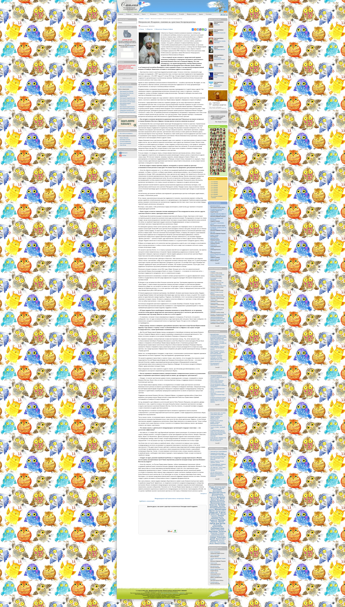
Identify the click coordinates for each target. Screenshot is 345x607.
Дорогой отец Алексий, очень (218, 285)
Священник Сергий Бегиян (127, 110)
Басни (222, 488)
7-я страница (214, 192)
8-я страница (214, 194)
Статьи (161, 14)
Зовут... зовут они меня (216, 241)
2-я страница (214, 183)
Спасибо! (212, 271)
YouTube (124, 155)
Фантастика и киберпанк (218, 539)
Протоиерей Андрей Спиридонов (125, 104)
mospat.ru (203, 493)
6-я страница (214, 190)
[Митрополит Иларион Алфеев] (149, 63)
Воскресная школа (217, 493)
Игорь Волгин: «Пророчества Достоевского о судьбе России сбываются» (218, 439)
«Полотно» (217, 24)
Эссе (211, 543)
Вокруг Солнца (214, 235)
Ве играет (213, 579)
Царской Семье (214, 238)
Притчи (214, 522)
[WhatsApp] (203, 29)
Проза (221, 522)
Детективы (215, 495)
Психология (217, 526)
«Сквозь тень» (218, 66)
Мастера (212, 232)
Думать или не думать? (216, 361)
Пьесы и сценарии (217, 530)
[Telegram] (198, 29)
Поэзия (221, 520)
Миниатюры (220, 509)
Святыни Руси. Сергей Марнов (218, 451)
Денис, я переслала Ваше (217, 274)
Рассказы (213, 531)
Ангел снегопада (214, 555)
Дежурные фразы (215, 205)
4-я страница (214, 187)
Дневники (221, 497)
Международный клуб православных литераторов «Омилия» (172, 498)
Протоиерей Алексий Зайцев (127, 101)
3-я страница (214, 185)
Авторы (136, 14)
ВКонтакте (124, 152)
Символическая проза (217, 536)
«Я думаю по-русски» (220, 32)
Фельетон (221, 540)
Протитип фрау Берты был (217, 296)
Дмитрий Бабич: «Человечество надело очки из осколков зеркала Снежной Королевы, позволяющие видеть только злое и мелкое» (218, 337)
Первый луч (213, 245)
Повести (213, 520)
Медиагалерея (191, 14)
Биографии (217, 489)
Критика (222, 506)
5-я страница (214, 189)
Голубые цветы (214, 582)
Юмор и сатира (220, 543)
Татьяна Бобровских (125, 141)
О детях (222, 512)
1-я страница (214, 181)
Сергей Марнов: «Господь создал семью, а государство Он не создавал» (218, 343)
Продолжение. (214, 303)
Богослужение (217, 491)
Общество (150, 29)
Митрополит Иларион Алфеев (164, 29)
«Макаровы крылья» (219, 49)
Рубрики (128, 14)
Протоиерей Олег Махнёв (126, 93)
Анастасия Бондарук (125, 143)
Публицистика (217, 528)
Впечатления (214, 306)
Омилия (223, 514)
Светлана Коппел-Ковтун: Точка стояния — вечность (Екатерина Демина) (217, 352)
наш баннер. (131, 47)
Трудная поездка (214, 575)
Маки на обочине (214, 379)
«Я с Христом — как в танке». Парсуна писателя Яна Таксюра (218, 469)
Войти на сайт (127, 78)
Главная (120, 14)
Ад (211, 251)
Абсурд (211, 487)
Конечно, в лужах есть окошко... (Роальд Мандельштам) (216, 417)
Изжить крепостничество (217, 569)
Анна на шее (213, 563)
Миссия (212, 511)
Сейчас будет (214, 300)
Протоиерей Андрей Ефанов (127, 100)
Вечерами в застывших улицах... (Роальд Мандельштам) (216, 422)
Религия (222, 531)
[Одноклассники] (195, 29)
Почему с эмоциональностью (218, 314)
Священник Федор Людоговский (125, 95)
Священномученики (217, 534)
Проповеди (217, 525)
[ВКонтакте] (193, 29)
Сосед (212, 248)
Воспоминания (217, 494)
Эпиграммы (221, 542)
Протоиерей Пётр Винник (126, 91)
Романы (221, 533)
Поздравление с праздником (218, 322)
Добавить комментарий (147, 501)
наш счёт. (127, 44)
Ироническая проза (217, 503)
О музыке (214, 515)
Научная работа (221, 511)
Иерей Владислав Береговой (127, 112)
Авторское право (220, 487)
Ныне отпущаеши (215, 552)
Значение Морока (215, 288)
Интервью (153, 14)
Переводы (214, 518)
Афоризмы (215, 488)
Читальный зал (171, 14)
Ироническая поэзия (217, 501)
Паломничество (217, 517)
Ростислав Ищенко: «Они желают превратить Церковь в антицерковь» (218, 385)
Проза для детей (217, 523)
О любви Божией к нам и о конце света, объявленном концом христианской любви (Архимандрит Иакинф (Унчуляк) (218, 433)
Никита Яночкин (124, 137)
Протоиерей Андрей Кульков (127, 98)
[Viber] (200, 29)
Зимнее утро (213, 572)
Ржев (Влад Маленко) (216, 425)
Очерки (221, 515)
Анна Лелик (123, 145)
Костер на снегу (214, 566)
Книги (143, 14)
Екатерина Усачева (125, 139)
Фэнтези (213, 542)
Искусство (213, 504)
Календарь (214, 506)
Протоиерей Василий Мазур (127, 108)
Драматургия (215, 498)
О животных (214, 514)
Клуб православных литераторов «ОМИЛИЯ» (173, 593)
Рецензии (214, 533)
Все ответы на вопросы (126, 86)
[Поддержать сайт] (173, 532)
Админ (201, 14)
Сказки (213, 537)
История (221, 505)
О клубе (181, 14)
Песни (221, 518)
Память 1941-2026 (215, 259)
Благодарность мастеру (216, 282)
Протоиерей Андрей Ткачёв (127, 106)
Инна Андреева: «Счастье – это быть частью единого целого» (217, 348)
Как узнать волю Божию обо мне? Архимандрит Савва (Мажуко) (217, 458)
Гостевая (208, 14)
